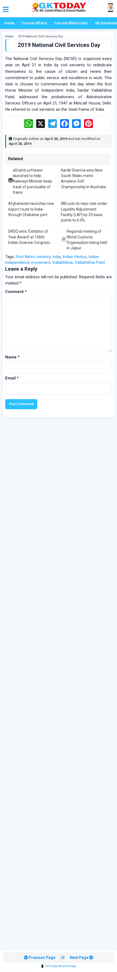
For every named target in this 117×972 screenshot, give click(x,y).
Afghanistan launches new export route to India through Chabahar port (31, 209)
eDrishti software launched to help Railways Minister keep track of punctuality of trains (32, 181)
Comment (16, 291)
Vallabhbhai (62, 262)
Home (10, 23)
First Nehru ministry (33, 256)
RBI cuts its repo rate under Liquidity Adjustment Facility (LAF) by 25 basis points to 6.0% (84, 211)
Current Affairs (34, 23)
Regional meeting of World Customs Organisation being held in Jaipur (87, 239)
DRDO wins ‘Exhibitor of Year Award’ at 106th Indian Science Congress (29, 237)
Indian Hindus (75, 256)
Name (12, 357)
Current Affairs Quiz (71, 23)
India (56, 256)
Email (12, 378)
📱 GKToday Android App (58, 966)
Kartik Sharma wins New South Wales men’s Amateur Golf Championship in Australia (83, 178)
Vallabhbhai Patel (90, 262)
